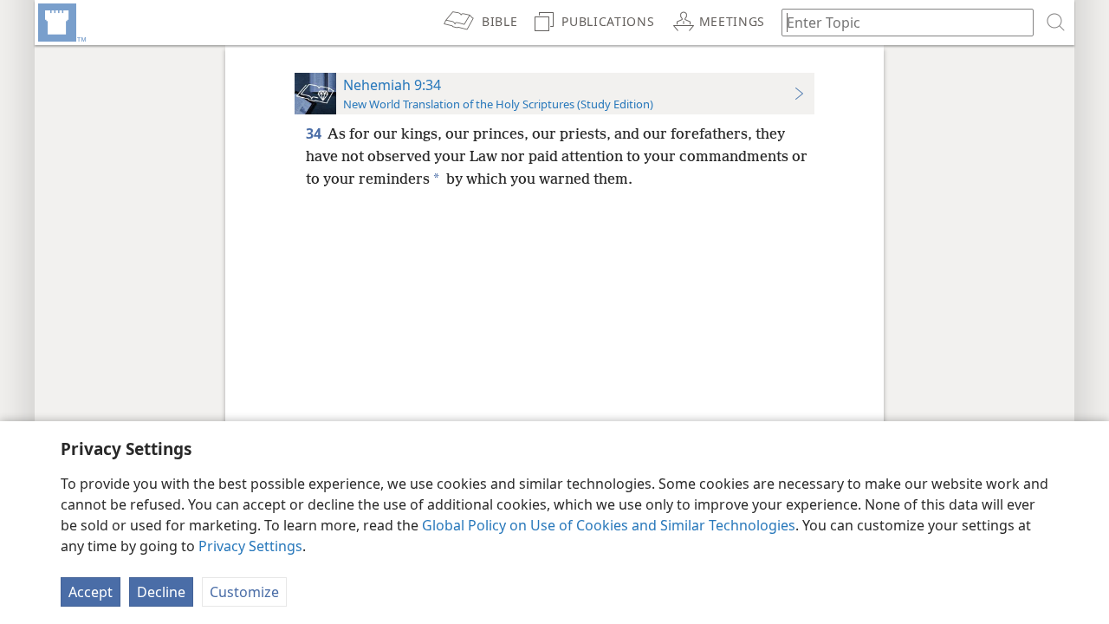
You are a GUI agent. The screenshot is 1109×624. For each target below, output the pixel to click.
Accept (90, 591)
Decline (161, 591)
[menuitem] (60, 22)
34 (315, 133)
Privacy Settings (250, 546)
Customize (244, 591)
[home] (60, 22)
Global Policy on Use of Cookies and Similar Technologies (608, 525)
